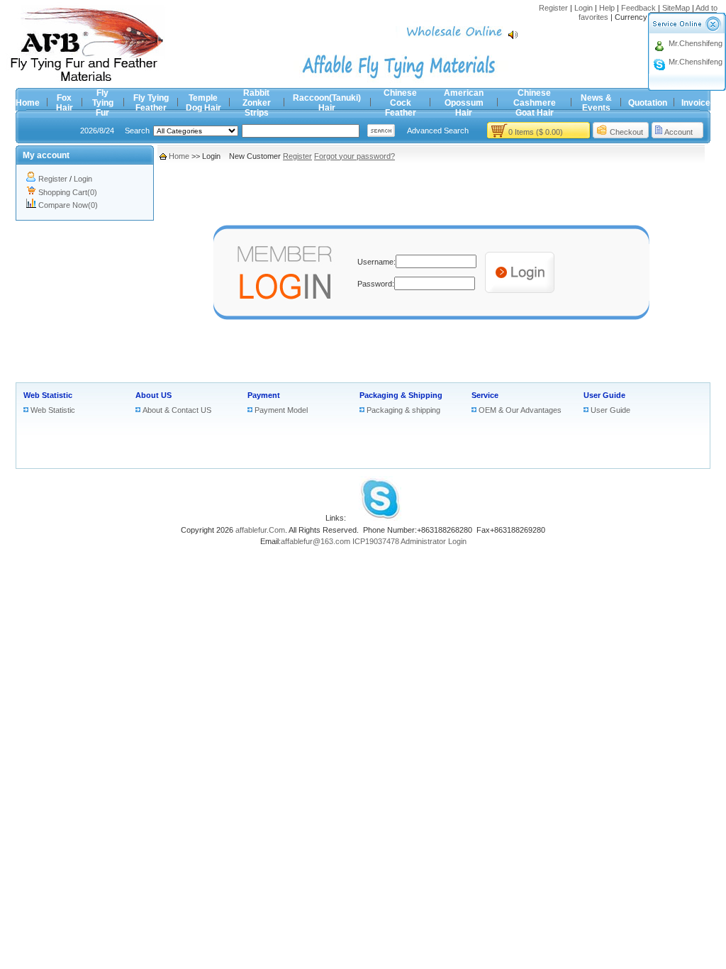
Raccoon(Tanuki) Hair (327, 103)
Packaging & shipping (403, 410)
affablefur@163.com (315, 541)
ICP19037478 (375, 541)
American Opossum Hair (464, 103)
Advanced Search (438, 130)
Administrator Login (434, 541)
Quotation (647, 103)
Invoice (695, 103)
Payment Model (281, 410)
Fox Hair (64, 103)
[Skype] (380, 518)
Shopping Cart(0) (67, 192)
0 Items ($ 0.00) (535, 132)
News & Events (596, 103)
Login (583, 8)
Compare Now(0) (68, 205)
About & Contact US (177, 410)
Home (28, 103)
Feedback (638, 8)
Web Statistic (47, 395)
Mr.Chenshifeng (695, 43)
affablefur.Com (260, 530)
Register (553, 8)
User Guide (604, 395)
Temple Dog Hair (203, 103)
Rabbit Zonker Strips (256, 103)
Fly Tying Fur (102, 103)
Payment (263, 395)
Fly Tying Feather (151, 103)
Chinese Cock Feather (400, 103)
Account (678, 132)
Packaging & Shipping (400, 395)
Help (607, 8)
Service (484, 395)
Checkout (626, 132)
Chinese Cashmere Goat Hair (534, 103)
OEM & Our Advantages (520, 410)
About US (153, 395)
